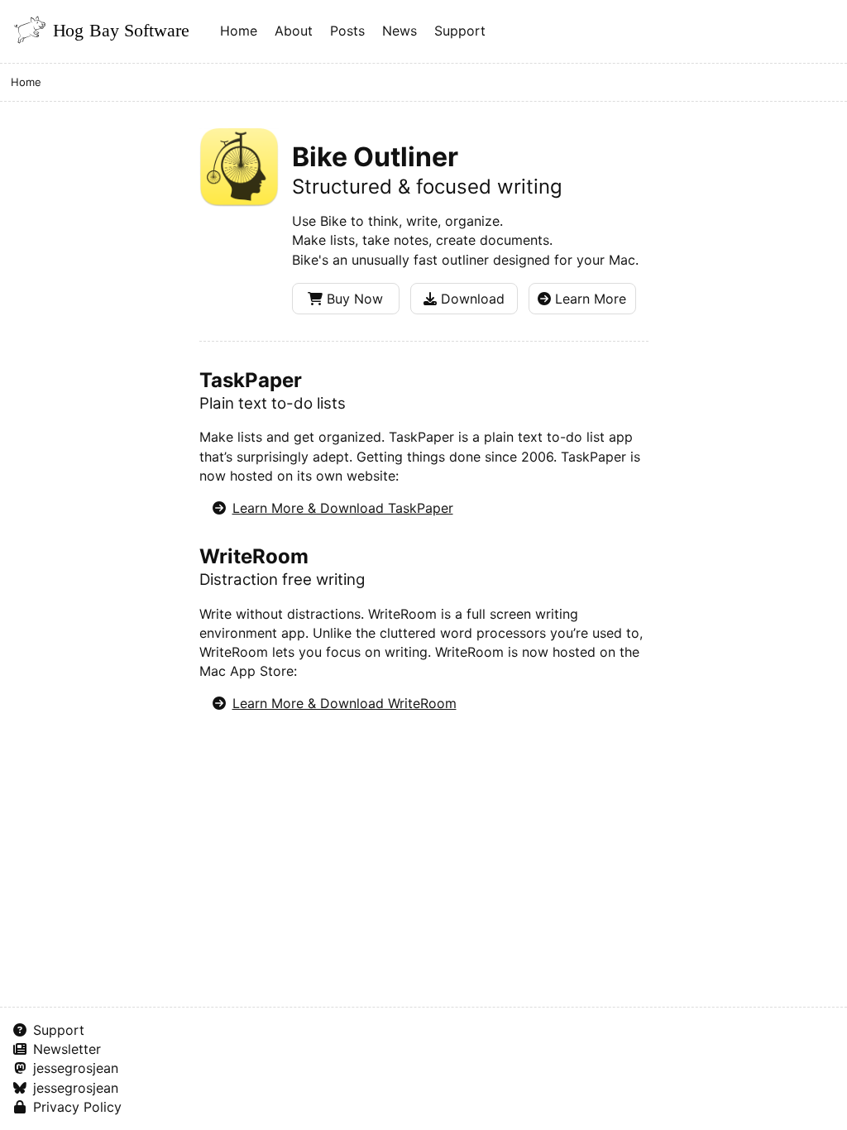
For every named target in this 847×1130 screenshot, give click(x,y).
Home (238, 30)
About (294, 30)
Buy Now (353, 298)
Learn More (588, 298)
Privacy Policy (77, 1107)
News (399, 30)
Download (471, 298)
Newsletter (67, 1049)
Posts (347, 30)
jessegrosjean (75, 1068)
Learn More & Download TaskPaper (342, 508)
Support (460, 30)
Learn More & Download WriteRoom (344, 703)
